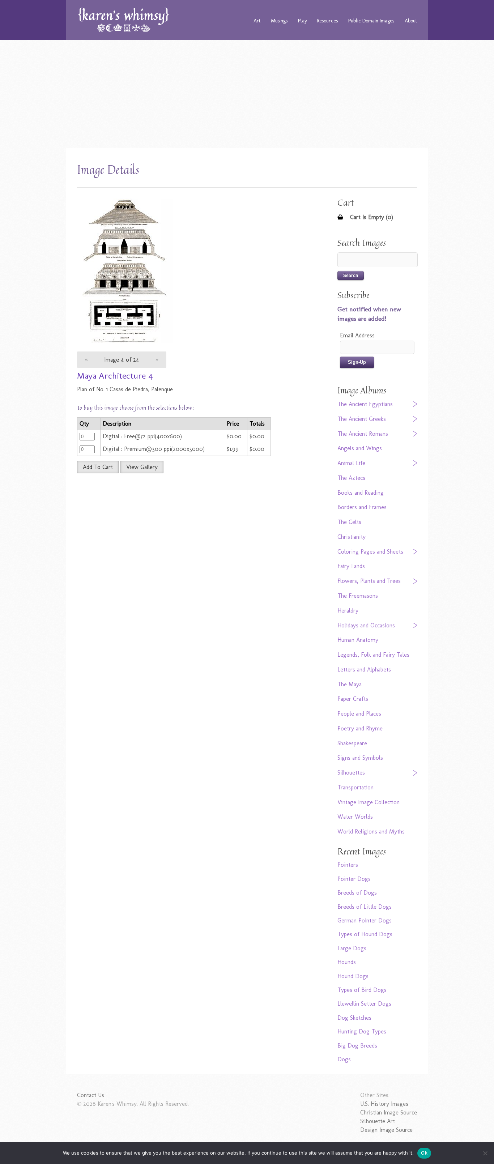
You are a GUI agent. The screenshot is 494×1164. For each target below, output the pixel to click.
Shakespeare (352, 743)
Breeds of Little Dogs (364, 906)
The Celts (349, 522)
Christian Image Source (388, 1112)
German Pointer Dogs (364, 920)
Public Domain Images (371, 20)
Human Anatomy (357, 639)
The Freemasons (357, 595)
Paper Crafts (352, 698)
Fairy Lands (351, 566)
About (411, 20)
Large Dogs (351, 948)
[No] (485, 1153)
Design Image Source (386, 1129)
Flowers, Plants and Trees (369, 580)
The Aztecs (351, 477)
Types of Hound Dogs (364, 934)
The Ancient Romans (362, 433)
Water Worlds (355, 816)
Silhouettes (351, 772)
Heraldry (347, 610)
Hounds (346, 962)
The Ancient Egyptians (365, 404)
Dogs (344, 1059)
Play (302, 20)
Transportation (355, 787)
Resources (327, 20)
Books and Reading (360, 492)
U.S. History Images (384, 1103)
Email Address (357, 335)
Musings (279, 20)
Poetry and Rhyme (360, 728)
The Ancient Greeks (361, 418)
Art (257, 20)
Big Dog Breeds (357, 1045)
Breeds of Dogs (357, 892)
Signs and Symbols (360, 757)
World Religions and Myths (371, 831)
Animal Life (351, 463)
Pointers (347, 864)
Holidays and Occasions (366, 625)
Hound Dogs (353, 976)
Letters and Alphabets (364, 669)
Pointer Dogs (354, 878)
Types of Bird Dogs (362, 989)
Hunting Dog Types (361, 1031)
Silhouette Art (377, 1121)
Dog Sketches (354, 1017)
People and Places (359, 713)
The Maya (349, 684)
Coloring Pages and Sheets (370, 551)
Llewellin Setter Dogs (364, 1003)
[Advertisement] (247, 94)
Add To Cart (98, 467)
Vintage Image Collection (368, 802)
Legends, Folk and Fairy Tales (373, 654)
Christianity (351, 536)
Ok (424, 1153)
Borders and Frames (362, 507)
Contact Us (90, 1095)
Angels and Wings (359, 448)
